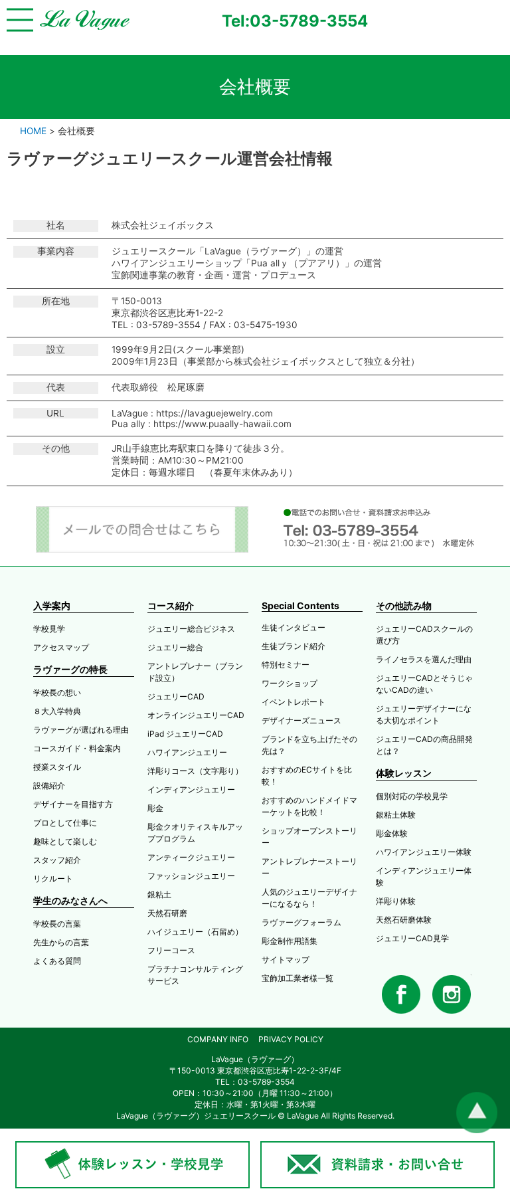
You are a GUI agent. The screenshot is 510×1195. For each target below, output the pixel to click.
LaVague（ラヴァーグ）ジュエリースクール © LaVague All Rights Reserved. (255, 1116)
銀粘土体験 (396, 815)
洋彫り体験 (396, 901)
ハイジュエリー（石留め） (195, 932)
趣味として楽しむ (65, 841)
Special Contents (300, 605)
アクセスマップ (61, 647)
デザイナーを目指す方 (73, 804)
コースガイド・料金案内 (77, 748)
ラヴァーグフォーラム (301, 922)
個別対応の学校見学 (412, 796)
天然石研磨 (167, 913)
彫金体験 (392, 833)
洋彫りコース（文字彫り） (195, 771)
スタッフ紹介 (57, 860)
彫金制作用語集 (289, 941)
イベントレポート (293, 702)
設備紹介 (49, 785)
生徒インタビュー (293, 627)
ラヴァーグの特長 (70, 669)
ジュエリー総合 (175, 647)
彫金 (155, 808)
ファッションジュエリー (191, 876)
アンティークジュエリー (191, 857)
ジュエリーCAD (176, 696)
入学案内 (51, 605)
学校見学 (49, 629)
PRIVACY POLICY (290, 1039)
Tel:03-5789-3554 (295, 21)
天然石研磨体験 (404, 920)
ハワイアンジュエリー (187, 752)
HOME (33, 131)
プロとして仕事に (65, 823)
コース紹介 (170, 605)
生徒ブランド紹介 (293, 646)
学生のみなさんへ (70, 900)
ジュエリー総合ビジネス (191, 629)
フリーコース (171, 950)
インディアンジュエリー (191, 789)
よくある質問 (57, 961)
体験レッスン (404, 773)
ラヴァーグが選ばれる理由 (81, 730)
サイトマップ (285, 960)
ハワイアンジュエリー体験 (423, 852)
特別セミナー (285, 665)
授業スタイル (57, 767)
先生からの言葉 (61, 942)
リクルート (53, 878)
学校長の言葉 (57, 924)
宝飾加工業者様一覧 (297, 978)
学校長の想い (57, 692)
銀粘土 (159, 894)
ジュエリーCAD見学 (412, 938)
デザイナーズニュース (301, 720)
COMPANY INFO (217, 1039)
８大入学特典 (57, 711)
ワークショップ (289, 683)
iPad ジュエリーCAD (185, 734)
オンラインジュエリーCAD (195, 715)
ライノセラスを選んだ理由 (423, 659)
